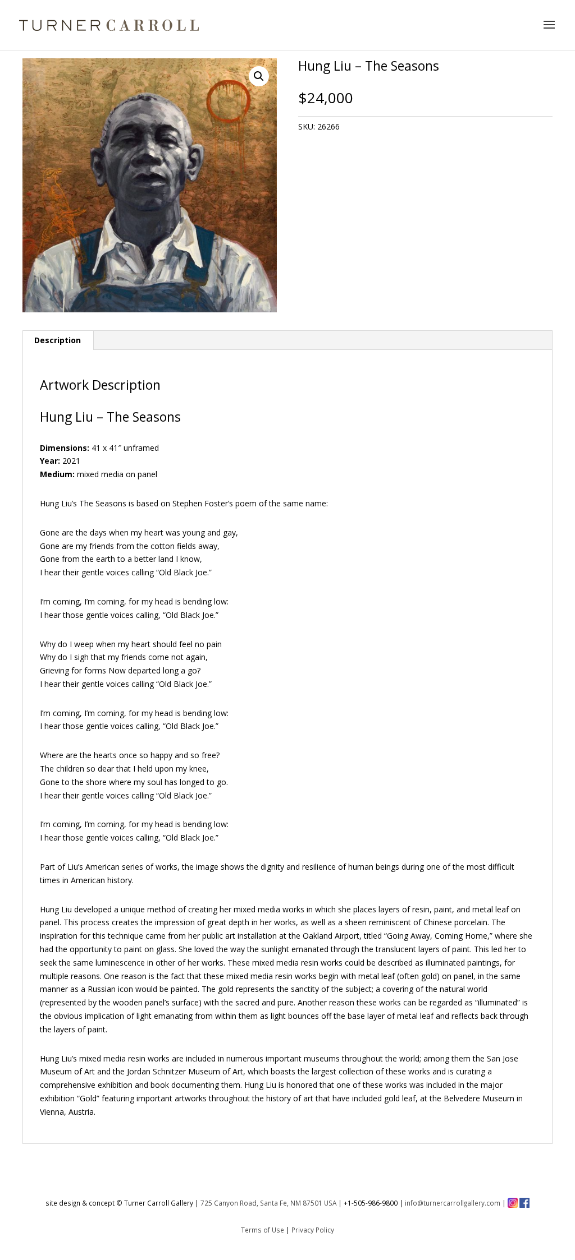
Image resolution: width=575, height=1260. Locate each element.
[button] (259, 76)
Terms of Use (262, 1229)
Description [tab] (57, 340)
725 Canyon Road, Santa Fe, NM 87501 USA (268, 1202)
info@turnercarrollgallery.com (452, 1202)
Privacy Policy (312, 1229)
